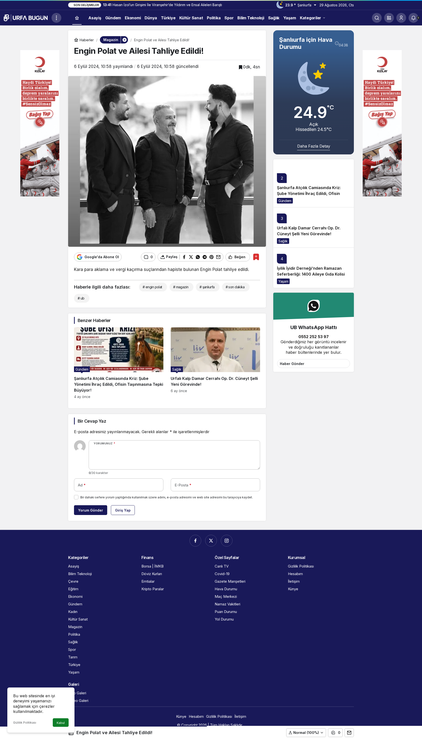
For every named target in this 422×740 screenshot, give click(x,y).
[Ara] (377, 18)
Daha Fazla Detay (313, 146)
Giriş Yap (123, 510)
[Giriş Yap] (401, 18)
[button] (389, 18)
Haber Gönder (292, 364)
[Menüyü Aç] (56, 18)
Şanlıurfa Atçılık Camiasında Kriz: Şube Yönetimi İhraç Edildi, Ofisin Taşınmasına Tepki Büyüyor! (309, 193)
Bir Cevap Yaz (92, 421)
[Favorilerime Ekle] (256, 257)
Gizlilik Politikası (24, 722)
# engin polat (152, 287)
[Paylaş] (349, 732)
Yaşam (283, 281)
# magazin (181, 287)
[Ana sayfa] (77, 18)
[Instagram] (226, 541)
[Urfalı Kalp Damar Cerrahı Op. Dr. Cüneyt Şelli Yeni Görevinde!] (215, 363)
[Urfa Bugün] (26, 17)
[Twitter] (211, 541)
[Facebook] (195, 541)
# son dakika (235, 287)
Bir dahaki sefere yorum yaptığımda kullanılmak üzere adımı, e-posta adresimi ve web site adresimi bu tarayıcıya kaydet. (166, 497)
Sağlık (283, 241)
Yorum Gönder (90, 510)
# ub (81, 298)
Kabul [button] (61, 723)
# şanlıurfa (207, 287)
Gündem (284, 201)
